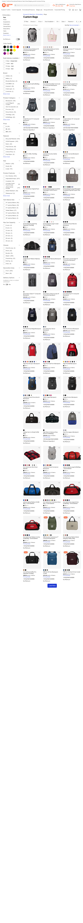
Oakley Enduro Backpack (70, 397)
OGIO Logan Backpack (49, 397)
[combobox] (32, 5)
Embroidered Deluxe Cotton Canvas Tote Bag (51, 49)
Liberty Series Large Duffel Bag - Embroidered (71, 467)
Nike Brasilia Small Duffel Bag (31, 84)
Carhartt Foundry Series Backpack (50, 154)
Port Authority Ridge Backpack (32, 328)
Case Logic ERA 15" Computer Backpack (51, 119)
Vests (4, 31)
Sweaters (6, 33)
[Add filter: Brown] (11, 50)
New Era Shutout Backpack (71, 328)
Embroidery (39, 14)
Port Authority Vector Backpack (49, 329)
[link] (7, 5)
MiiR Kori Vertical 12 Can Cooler (71, 572)
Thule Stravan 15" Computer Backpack (31, 119)
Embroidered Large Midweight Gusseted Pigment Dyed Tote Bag (71, 190)
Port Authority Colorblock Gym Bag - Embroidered (52, 502)
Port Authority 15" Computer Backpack (71, 294)
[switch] (18, 39)
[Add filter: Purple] (4, 53)
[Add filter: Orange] (14, 47)
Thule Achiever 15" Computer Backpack (71, 119)
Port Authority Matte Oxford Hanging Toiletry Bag (71, 537)
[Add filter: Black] (4, 47)
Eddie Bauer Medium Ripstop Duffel (31, 259)
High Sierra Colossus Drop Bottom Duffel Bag (50, 432)
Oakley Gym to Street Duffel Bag (31, 432)
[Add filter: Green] (8, 50)
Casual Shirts (7, 26)
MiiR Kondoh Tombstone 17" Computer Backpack (51, 537)
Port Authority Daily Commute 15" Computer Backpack (51, 84)
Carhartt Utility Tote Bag (30, 154)
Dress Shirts (6, 28)
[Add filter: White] (17, 50)
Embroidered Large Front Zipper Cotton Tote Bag (70, 84)
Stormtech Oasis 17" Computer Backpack (32, 294)
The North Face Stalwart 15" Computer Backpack (31, 49)
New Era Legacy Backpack (71, 432)
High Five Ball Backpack (70, 363)
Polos (4, 19)
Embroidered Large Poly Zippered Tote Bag (30, 224)
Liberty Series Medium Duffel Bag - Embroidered (31, 502)
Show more (6, 35)
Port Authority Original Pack (31, 189)
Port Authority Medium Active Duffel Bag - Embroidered (31, 537)
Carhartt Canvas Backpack (71, 154)
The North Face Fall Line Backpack (70, 224)
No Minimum (6, 39)
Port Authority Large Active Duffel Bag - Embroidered (71, 502)
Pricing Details (26, 55)
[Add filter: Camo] (11, 53)
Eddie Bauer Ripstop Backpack (52, 258)
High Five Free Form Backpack (51, 363)
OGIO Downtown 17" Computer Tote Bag (72, 49)
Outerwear (6, 24)
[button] (75, 6)
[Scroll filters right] (78, 21)
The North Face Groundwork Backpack (31, 397)
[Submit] (15, 5)
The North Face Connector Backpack (50, 467)
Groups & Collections (29, 14)
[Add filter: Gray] (8, 47)
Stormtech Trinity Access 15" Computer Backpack (51, 294)
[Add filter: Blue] (11, 47)
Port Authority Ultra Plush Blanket (30, 467)
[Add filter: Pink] (8, 53)
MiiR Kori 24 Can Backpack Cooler (50, 572)
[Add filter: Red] (17, 47)
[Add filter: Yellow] (14, 50)
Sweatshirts (6, 22)
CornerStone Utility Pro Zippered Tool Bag (29, 572)
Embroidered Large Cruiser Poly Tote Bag (51, 224)
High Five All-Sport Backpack (31, 363)
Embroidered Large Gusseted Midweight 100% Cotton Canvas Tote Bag (51, 190)
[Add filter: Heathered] (4, 50)
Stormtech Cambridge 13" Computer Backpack (70, 259)
